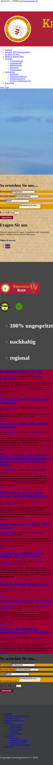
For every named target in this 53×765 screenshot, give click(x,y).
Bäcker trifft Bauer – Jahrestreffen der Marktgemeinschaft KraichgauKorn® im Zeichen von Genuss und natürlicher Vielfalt (26, 459)
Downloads (9, 83)
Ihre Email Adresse (7, 196)
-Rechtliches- (10, 72)
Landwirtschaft (16, 63)
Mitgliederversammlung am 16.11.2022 (24, 584)
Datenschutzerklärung (18, 76)
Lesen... (3, 394)
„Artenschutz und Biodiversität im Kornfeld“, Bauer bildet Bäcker (22, 554)
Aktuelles (8, 59)
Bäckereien (14, 68)
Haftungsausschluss (17, 79)
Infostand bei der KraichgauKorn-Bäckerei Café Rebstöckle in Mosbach (24, 494)
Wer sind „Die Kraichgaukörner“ (18, 52)
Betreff (2, 201)
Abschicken (6, 217)
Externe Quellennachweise (20, 81)
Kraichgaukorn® (16, 61)
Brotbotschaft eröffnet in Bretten (21, 371)
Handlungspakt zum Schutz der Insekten (25, 601)
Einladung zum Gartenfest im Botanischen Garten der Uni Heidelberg (25, 630)
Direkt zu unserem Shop (14, 56)
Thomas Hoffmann (9, 376)
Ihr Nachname (5, 192)
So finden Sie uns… (13, 54)
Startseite (8, 50)
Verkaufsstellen (16, 70)
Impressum (14, 74)
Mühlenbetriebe (16, 65)
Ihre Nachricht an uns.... (9, 208)
